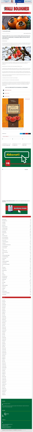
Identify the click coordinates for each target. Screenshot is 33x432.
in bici (3, 249)
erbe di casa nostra (26, 33)
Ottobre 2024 (4, 319)
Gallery (3, 234)
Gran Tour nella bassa (5, 237)
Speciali (3, 289)
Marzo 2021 (3, 361)
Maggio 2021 (3, 358)
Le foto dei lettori (4, 262)
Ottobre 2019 (4, 382)
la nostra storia (4, 258)
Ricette (30, 33)
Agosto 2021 (3, 355)
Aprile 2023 (3, 334)
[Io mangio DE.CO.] (16, 141)
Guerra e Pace (4, 240)
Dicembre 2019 (4, 379)
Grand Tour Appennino (5, 238)
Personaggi (3, 282)
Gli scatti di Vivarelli (4, 235)
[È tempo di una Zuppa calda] (6, 141)
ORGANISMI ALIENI (4, 277)
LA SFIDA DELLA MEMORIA (5, 261)
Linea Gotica (3, 267)
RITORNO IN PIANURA (5, 285)
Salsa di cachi (7, 93)
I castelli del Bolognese (5, 241)
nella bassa (3, 274)
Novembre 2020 (4, 367)
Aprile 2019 (3, 385)
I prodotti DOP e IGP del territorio (6, 244)
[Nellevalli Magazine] (16, 8)
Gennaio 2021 (4, 364)
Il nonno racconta (4, 247)
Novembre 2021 (4, 352)
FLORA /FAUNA (4, 231)
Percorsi (3, 280)
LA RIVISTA (3, 259)
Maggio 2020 (3, 373)
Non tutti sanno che (4, 276)
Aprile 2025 (3, 313)
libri (2, 265)
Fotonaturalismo (4, 232)
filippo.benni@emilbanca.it (7, 427)
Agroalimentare (4, 219)
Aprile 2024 (3, 325)
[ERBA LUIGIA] (26, 141)
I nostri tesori (4, 243)
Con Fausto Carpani (4, 228)
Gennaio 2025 (4, 316)
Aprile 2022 (3, 346)
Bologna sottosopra (4, 226)
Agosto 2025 (3, 307)
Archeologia (3, 222)
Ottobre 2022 (4, 340)
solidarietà (3, 288)
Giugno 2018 (3, 394)
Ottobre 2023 (4, 331)
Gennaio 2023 (4, 337)
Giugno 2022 (3, 343)
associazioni (3, 223)
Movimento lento (4, 270)
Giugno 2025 (3, 310)
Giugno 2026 (3, 301)
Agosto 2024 (3, 322)
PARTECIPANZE (4, 279)
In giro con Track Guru (5, 252)
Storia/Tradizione (4, 291)
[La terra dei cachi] (16, 23)
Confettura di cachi (8, 90)
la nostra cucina (27, 99)
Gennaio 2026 (4, 304)
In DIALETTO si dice (4, 250)
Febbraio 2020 (4, 376)
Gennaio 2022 (4, 349)
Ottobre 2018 (4, 391)
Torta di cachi (7, 96)
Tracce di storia (4, 294)
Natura (3, 273)
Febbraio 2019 (4, 388)
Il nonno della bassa (4, 246)
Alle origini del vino (4, 220)
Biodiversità (3, 225)
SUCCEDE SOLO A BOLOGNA (5, 292)
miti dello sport (4, 268)
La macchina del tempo (5, 256)
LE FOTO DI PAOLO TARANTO (5, 264)
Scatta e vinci (4, 286)
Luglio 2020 (3, 370)
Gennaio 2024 (4, 328)
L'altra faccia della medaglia (5, 255)
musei (3, 271)
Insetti (3, 253)
